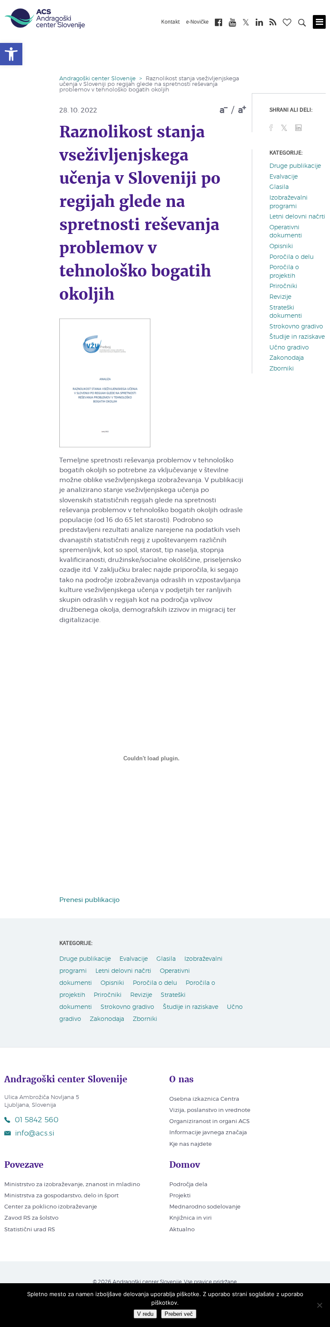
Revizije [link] (280, 297)
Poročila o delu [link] (291, 257)
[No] (319, 1305)
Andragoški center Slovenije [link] (97, 79)
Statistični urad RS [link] (29, 1230)
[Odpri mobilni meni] (319, 22)
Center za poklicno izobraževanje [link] (50, 1207)
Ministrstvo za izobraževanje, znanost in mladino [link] (72, 1184)
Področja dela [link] (188, 1184)
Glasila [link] (279, 187)
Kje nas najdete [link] (190, 1144)
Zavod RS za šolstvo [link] (31, 1218)
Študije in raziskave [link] (297, 337)
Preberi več (179, 1314)
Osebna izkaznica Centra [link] (204, 1099)
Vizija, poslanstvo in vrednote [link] (210, 1110)
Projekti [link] (180, 1196)
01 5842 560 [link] (36, 1120)
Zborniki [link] (281, 369)
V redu (145, 1314)
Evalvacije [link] (283, 177)
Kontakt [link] (170, 22)
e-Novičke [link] (197, 22)
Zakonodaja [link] (286, 358)
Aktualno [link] (182, 1230)
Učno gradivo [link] (289, 348)
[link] (11, 54)
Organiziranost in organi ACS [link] (209, 1121)
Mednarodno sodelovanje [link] (205, 1207)
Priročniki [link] (283, 286)
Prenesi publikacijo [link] (89, 900)
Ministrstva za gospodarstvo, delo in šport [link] (61, 1196)
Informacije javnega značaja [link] (208, 1133)
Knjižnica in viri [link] (190, 1218)
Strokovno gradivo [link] (296, 327)
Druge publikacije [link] (295, 166)
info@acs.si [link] (34, 1133)
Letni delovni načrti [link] (297, 217)
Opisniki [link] (281, 246)
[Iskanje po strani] (302, 24)
